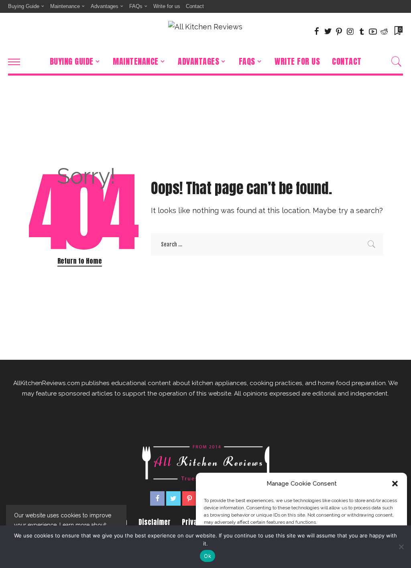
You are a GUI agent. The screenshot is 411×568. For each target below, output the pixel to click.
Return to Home (79, 261)
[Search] (396, 61)
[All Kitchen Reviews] (205, 31)
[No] (401, 547)
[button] (395, 484)
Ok (207, 556)
